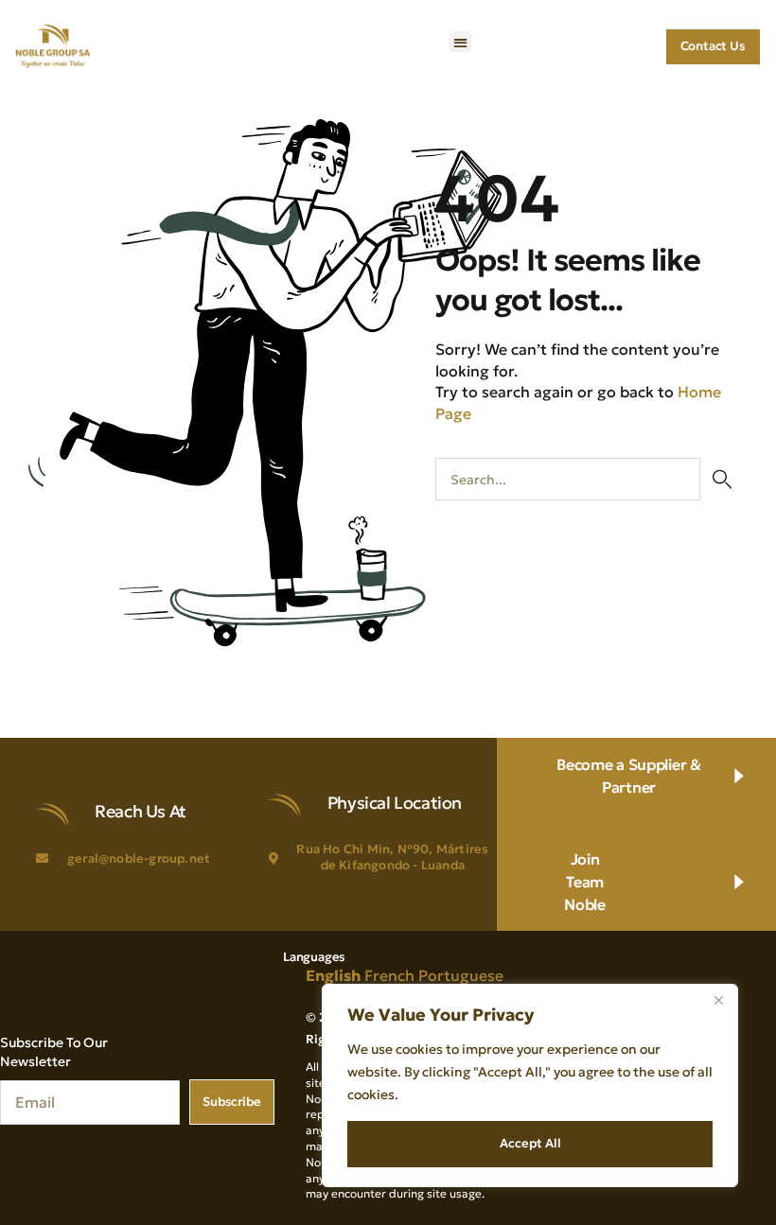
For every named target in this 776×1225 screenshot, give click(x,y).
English (333, 975)
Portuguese (460, 975)
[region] (530, 1085)
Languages (314, 957)
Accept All (530, 1143)
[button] (460, 42)
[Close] (718, 1000)
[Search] (721, 479)
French (389, 975)
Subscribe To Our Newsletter (54, 1052)
